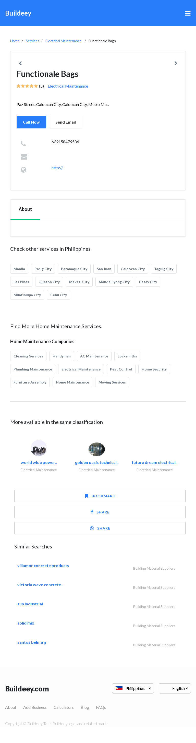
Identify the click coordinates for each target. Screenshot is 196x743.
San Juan (104, 269)
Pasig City (43, 269)
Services (32, 41)
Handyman (62, 356)
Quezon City (49, 282)
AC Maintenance (94, 356)
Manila (19, 269)
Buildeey (18, 13)
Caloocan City (133, 269)
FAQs (101, 707)
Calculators (64, 707)
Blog (85, 707)
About (10, 707)
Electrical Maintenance (63, 41)
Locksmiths (127, 356)
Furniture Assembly (30, 382)
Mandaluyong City (114, 282)
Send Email (65, 121)
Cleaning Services (28, 356)
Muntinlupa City (27, 295)
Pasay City (148, 282)
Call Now (31, 121)
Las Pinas (21, 282)
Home (15, 41)
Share (102, 512)
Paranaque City (74, 269)
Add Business (35, 707)
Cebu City (58, 295)
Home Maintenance (72, 382)
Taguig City (163, 269)
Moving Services (112, 382)
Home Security (154, 369)
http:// (57, 167)
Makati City (79, 282)
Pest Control (121, 369)
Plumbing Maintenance (33, 369)
